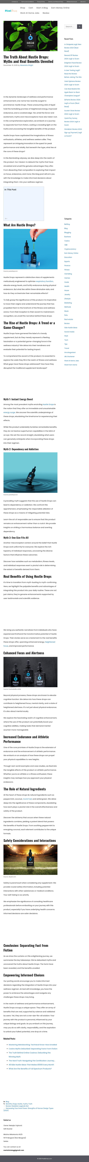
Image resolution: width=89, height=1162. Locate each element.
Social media (69, 332)
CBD (65, 245)
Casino (67, 241)
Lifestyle (67, 299)
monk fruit (27, 799)
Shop (22, 7)
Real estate (68, 319)
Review (46, 13)
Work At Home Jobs (29, 13)
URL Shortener (69, 357)
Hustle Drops (48, 404)
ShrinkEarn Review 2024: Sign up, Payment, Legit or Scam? (73, 132)
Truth (30, 1104)
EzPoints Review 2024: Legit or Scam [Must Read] (72, 103)
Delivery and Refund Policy (55, 2)
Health (66, 286)
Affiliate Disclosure (72, 2)
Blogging (67, 232)
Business (67, 237)
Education (68, 257)
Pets (66, 315)
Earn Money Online (60, 7)
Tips (65, 344)
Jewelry (67, 294)
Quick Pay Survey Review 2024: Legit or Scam (72, 121)
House (66, 290)
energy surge (9, 412)
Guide (66, 282)
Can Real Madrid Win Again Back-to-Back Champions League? (72, 92)
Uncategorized (69, 352)
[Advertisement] (30, 82)
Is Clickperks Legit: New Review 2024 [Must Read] (72, 47)
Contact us (15, 2)
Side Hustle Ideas (70, 328)
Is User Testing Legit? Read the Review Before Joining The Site (73, 73)
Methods (67, 307)
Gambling (68, 274)
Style (66, 336)
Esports (67, 261)
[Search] (79, 26)
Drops (15, 1104)
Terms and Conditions (27, 2)
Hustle (20, 1104)
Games (67, 278)
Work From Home (70, 365)
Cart (31, 7)
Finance (67, 266)
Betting (67, 224)
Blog (7, 1102)
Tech (66, 340)
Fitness (67, 270)
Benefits (9, 1104)
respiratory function (44, 281)
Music (66, 311)
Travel (66, 348)
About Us (83, 2)
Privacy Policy (41, 2)
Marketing (68, 303)
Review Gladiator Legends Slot (17, 1106)
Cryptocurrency (70, 249)
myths (25, 1104)
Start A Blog (42, 7)
